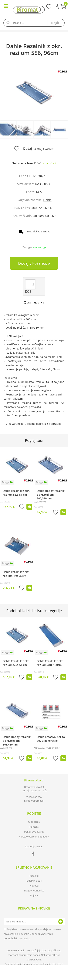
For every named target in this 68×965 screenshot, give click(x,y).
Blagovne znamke (34, 890)
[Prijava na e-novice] (60, 921)
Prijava (56, 6)
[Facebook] (34, 854)
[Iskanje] (55, 22)
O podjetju (34, 821)
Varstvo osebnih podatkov (34, 836)
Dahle (47, 200)
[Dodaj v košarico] (29, 507)
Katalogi (34, 875)
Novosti (34, 885)
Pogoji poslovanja (34, 831)
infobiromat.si (35, 800)
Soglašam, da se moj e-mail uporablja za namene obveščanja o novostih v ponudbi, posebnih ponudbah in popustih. (32, 934)
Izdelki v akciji (34, 880)
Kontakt (34, 826)
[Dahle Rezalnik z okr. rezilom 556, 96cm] (34, 92)
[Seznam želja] (48, 8)
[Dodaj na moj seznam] (22, 507)
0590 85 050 (35, 797)
